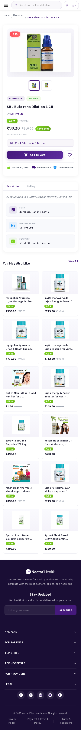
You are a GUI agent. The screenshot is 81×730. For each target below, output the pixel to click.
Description (13, 186)
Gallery (31, 186)
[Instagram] (40, 695)
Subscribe (66, 610)
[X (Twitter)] (30, 695)
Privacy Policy (12, 720)
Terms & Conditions (66, 720)
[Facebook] (21, 695)
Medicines (18, 15)
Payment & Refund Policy (38, 720)
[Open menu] (6, 5)
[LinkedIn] (60, 695)
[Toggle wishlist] (69, 154)
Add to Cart (37, 155)
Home (6, 15)
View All (73, 261)
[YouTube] (50, 695)
